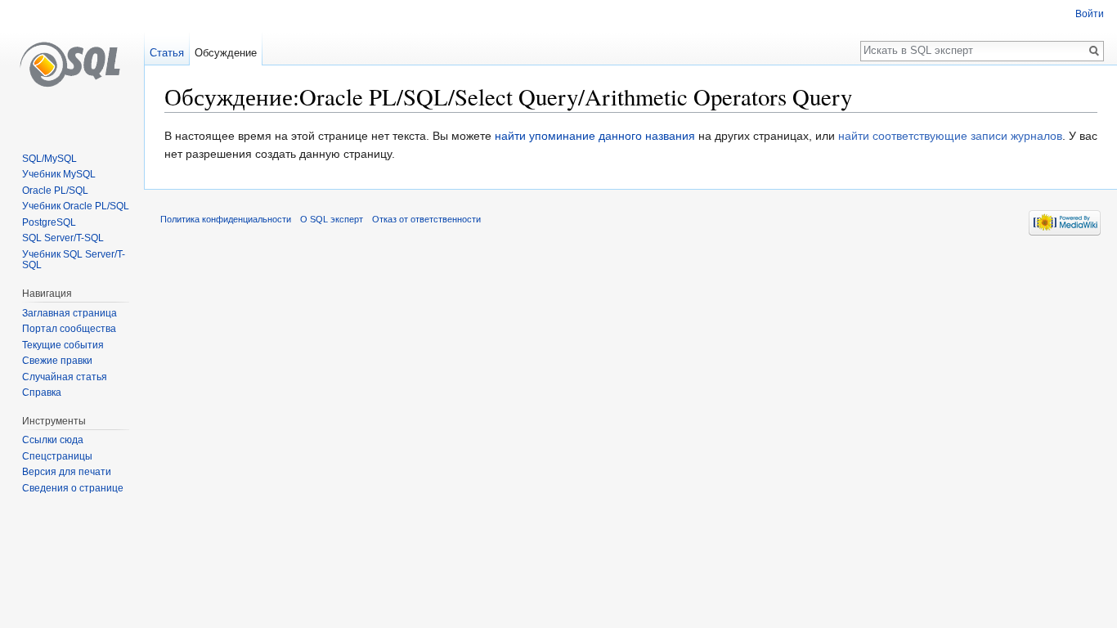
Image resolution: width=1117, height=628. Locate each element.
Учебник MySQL (59, 174)
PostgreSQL (49, 222)
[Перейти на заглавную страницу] (72, 65)
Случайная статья (64, 377)
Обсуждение (226, 53)
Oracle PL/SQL (55, 190)
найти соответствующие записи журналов (950, 135)
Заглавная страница (69, 313)
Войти (1089, 14)
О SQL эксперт (331, 219)
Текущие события (63, 345)
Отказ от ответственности (426, 219)
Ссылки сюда (52, 440)
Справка (41, 392)
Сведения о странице (72, 488)
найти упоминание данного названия (595, 135)
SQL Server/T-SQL (63, 238)
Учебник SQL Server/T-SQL (73, 260)
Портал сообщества (69, 328)
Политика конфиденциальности (225, 219)
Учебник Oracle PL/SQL (75, 206)
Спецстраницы (57, 456)
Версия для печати (66, 472)
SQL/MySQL (49, 158)
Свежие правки (57, 360)
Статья (167, 53)
